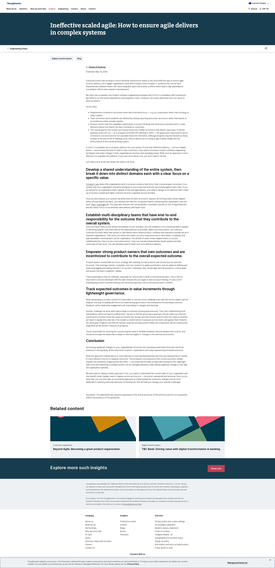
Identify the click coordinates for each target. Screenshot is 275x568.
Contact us (90, 548)
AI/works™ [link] (23, 9)
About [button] (83, 9)
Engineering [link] (63, 9)
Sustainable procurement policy (169, 538)
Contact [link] (92, 9)
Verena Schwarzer (97, 67)
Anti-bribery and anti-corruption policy (171, 544)
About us (89, 521)
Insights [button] (52, 9)
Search (254, 9)
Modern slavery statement (166, 528)
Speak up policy (162, 541)
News (87, 538)
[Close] (270, 560)
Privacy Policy (133, 564)
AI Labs (88, 534)
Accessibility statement (165, 525)
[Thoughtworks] (13, 2)
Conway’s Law (92, 184)
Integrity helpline (162, 534)
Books (123, 531)
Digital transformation (62, 58)
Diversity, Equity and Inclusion (98, 541)
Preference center (128, 521)
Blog (79, 58)
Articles (123, 525)
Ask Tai (265, 9)
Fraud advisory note (164, 548)
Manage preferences (238, 563)
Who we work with (93, 531)
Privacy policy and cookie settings (170, 521)
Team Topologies (98, 204)
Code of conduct (162, 531)
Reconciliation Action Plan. (132, 504)
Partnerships (90, 528)
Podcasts (124, 534)
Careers (88, 544)
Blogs (122, 528)
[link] (216, 468)
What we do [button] (11, 9)
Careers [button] (74, 9)
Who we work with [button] (38, 9)
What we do (90, 525)
